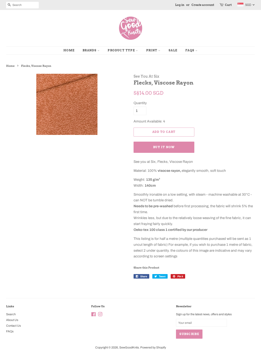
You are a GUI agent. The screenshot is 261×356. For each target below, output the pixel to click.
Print (152, 50)
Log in (179, 5)
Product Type (122, 50)
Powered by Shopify (153, 347)
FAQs (190, 50)
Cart (228, 5)
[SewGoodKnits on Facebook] (93, 315)
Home (69, 50)
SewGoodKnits (129, 347)
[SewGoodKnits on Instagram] (100, 315)
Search (11, 314)
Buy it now (164, 147)
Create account (202, 5)
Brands (90, 50)
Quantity (140, 103)
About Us (12, 320)
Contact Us (13, 325)
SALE (173, 50)
